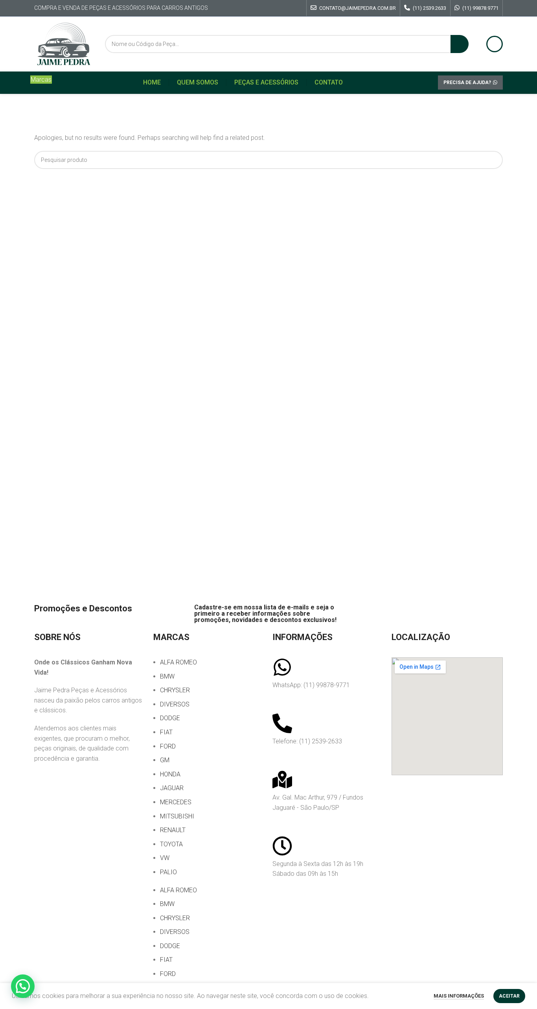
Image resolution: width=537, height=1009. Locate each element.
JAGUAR (172, 788)
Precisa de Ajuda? (467, 82)
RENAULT (173, 830)
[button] (23, 986)
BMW (167, 676)
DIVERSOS (174, 704)
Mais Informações (459, 996)
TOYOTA (171, 844)
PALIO (168, 872)
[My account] (494, 44)
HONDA (170, 774)
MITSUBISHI (177, 816)
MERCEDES (175, 802)
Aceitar (509, 996)
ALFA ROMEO (178, 662)
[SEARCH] (460, 44)
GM (164, 760)
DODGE (170, 718)
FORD (168, 746)
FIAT (166, 732)
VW (164, 858)
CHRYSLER (175, 690)
